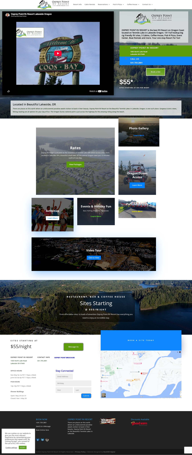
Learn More (139, 135)
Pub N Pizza (117, 4)
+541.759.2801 (41, 422)
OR (54, 104)
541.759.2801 (136, 62)
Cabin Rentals (90, 4)
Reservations (103, 4)
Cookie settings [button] (11, 448)
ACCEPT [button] (22, 447)
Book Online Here (42, 430)
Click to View (94, 257)
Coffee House (132, 4)
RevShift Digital (109, 452)
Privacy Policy (80, 452)
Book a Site (155, 72)
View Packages (75, 164)
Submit (86, 396)
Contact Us (146, 4)
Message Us (73, 347)
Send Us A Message (43, 426)
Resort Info (77, 4)
